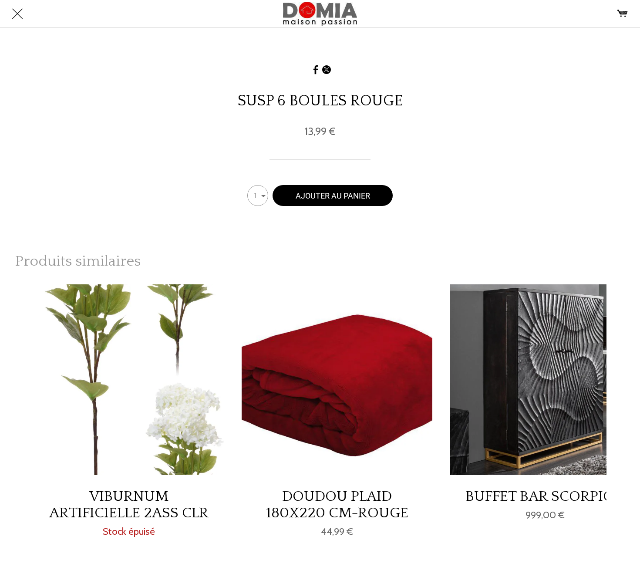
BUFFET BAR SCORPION (545, 496)
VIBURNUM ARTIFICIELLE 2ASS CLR (129, 504)
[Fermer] (17, 14)
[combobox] (257, 195)
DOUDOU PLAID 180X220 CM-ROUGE (337, 504)
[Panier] (622, 13)
